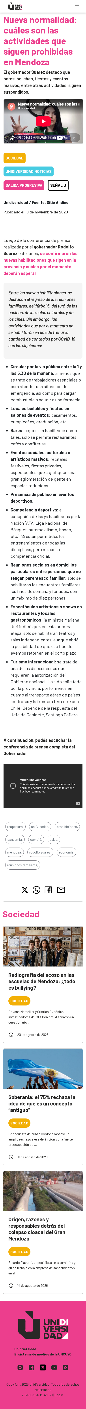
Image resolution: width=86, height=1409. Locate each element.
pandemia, (15, 839)
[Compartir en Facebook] (49, 889)
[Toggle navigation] (76, 5)
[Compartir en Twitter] (24, 890)
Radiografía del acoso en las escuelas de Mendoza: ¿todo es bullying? (41, 981)
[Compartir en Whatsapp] (36, 889)
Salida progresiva (24, 185)
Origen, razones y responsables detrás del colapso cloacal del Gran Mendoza (36, 1228)
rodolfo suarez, (40, 852)
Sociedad (15, 158)
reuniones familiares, (22, 865)
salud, (54, 839)
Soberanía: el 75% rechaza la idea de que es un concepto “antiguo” (41, 1103)
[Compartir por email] (61, 889)
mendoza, (14, 852)
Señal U (58, 185)
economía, (66, 852)
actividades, (40, 826)
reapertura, (15, 826)
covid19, (36, 839)
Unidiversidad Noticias (29, 171)
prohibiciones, (67, 826)
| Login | (58, 1395)
